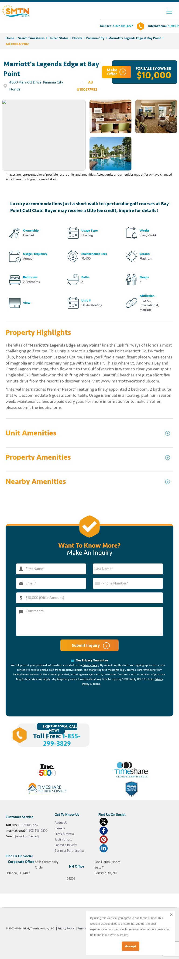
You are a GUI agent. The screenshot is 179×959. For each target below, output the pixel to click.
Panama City (95, 38)
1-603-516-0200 (37, 831)
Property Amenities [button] (38, 457)
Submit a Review (66, 845)
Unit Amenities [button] (31, 433)
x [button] (171, 914)
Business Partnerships (69, 851)
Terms (96, 684)
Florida (77, 38)
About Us (61, 823)
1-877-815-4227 (123, 26)
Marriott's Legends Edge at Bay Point (134, 38)
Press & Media (64, 834)
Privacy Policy (91, 665)
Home (10, 38)
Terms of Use (85, 928)
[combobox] (98, 583)
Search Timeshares (31, 38)
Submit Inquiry (86, 645)
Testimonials (63, 839)
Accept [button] (130, 946)
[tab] (89, 435)
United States (58, 38)
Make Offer (112, 71)
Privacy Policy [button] (119, 935)
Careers (60, 828)
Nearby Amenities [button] (36, 482)
